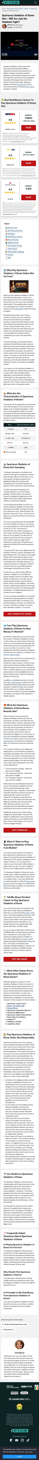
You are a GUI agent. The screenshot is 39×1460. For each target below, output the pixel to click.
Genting (10, 199)
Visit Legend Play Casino (19, 614)
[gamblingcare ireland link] (19, 1400)
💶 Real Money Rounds (13, 237)
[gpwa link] (14, 1394)
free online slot (21, 84)
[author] (4, 26)
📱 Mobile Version (12, 243)
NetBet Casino (10, 129)
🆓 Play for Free (11, 228)
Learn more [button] (28, 1452)
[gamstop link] (26, 1387)
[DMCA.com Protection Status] (19, 1410)
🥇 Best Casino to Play (13, 246)
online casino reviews (14, 682)
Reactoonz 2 (8, 1329)
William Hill (10, 165)
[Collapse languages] (36, 1385)
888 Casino (26, 913)
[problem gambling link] (24, 1394)
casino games (19, 309)
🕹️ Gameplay (10, 234)
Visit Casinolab (19, 830)
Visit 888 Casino (19, 959)
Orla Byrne (19, 1353)
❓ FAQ (8, 258)
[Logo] (10, 3)
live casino (24, 939)
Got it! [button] (19, 1456)
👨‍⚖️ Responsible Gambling (14, 252)
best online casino (28, 87)
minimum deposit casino (12, 655)
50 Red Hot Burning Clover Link (15, 1324)
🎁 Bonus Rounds (11, 240)
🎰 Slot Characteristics (13, 231)
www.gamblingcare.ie (17, 141)
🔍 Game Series (11, 249)
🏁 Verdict (9, 255)
